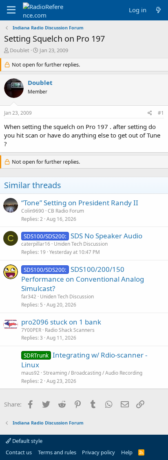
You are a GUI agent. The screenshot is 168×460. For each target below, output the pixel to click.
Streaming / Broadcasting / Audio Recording (92, 372)
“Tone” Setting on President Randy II (79, 202)
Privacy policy (98, 452)
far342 (28, 296)
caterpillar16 (35, 243)
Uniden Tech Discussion (81, 243)
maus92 (30, 372)
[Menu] (11, 10)
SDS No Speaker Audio (106, 235)
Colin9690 (32, 210)
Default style (26, 440)
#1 (161, 112)
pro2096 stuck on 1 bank (61, 322)
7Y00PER (31, 330)
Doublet (19, 50)
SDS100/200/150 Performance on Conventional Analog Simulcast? (82, 278)
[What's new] (158, 10)
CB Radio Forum (66, 210)
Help (127, 452)
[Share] (150, 113)
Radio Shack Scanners (70, 330)
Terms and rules (57, 452)
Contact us (19, 452)
